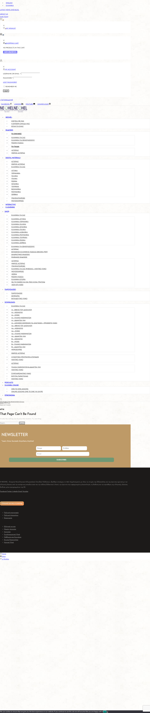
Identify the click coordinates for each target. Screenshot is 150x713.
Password (8, 78)
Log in (6, 91)
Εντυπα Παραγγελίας (11, 540)
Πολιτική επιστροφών (11, 513)
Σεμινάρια (15, 296)
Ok (105, 711)
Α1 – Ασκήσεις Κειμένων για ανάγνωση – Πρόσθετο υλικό (34, 323)
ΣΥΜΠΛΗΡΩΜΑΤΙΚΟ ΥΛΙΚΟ (21, 373)
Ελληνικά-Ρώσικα (18, 240)
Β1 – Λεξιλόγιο (17, 339)
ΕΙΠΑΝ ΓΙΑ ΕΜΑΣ (17, 126)
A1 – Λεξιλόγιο (17, 312)
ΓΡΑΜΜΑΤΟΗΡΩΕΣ (18, 198)
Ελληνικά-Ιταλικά (18, 229)
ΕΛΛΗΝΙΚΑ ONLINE (12, 385)
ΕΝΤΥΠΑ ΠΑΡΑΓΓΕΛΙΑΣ (19, 376)
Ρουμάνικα (16, 192)
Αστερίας (15, 150)
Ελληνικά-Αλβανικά (19, 232)
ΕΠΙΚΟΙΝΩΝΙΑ (10, 395)
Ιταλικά (14, 178)
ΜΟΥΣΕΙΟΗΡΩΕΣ (17, 201)
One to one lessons (19, 389)
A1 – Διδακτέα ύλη (18, 320)
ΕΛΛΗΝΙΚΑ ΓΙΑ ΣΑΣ (18, 167)
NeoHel (9, 117)
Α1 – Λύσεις (15, 315)
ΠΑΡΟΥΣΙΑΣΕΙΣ (10, 289)
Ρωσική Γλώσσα (17, 277)
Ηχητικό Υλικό (9, 542)
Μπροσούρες (16, 349)
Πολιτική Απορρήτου (11, 515)
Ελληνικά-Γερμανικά (19, 222)
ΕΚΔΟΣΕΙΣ (9, 130)
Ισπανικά (15, 184)
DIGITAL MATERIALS (13, 158)
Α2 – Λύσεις (15, 331)
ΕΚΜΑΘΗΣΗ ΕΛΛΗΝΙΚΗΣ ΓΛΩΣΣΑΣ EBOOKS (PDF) (29, 252)
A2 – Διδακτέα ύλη (18, 336)
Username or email (12, 74)
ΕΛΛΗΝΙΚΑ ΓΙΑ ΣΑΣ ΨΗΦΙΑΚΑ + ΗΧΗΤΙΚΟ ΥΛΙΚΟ (28, 269)
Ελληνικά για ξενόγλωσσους (22, 246)
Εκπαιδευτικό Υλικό (19, 298)
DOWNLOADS (10, 302)
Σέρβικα (14, 194)
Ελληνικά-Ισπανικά (19, 227)
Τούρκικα (15, 186)
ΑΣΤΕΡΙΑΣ (15, 161)
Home (2, 403)
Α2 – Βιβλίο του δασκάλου (21, 326)
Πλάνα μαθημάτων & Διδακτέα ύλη (26, 367)
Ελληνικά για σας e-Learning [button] (12, 503)
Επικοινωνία (8, 518)
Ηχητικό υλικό (17, 360)
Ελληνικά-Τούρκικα (19, 237)
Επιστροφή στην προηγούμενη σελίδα (12, 401)
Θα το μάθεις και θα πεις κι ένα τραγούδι (28, 282)
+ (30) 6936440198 (6, 100)
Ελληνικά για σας (18, 137)
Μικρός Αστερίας (10, 529)
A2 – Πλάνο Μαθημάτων (21, 333)
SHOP (7, 211)
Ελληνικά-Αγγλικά (18, 219)
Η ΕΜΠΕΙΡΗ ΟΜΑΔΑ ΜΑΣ (20, 124)
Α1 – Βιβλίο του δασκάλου (21, 310)
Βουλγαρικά (16, 189)
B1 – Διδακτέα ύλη (18, 347)
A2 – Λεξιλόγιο (17, 328)
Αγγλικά (14, 170)
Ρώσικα (14, 181)
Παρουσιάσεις (16, 293)
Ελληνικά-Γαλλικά (18, 224)
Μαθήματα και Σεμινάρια (12, 537)
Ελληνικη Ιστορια (18, 279)
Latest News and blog (9, 10)
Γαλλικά (14, 176)
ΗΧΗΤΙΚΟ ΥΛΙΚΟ (17, 379)
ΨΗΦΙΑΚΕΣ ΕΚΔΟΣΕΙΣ (19, 257)
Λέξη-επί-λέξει (17, 285)
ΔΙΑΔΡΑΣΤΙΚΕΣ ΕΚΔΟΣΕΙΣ (20, 254)
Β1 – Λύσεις (15, 341)
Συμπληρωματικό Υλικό (12, 534)
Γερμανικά (15, 173)
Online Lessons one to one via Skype (27, 391)
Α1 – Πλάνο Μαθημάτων (21, 318)
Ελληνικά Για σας (18, 215)
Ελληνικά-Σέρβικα (18, 243)
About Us (4, 14)
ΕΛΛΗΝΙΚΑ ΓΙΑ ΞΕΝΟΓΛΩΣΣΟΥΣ (23, 140)
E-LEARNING (10, 207)
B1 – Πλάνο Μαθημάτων (21, 344)
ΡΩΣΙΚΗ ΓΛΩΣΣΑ (17, 143)
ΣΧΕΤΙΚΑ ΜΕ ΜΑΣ (17, 121)
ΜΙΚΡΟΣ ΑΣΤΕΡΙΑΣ (18, 153)
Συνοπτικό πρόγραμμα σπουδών (25, 357)
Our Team (4, 17)
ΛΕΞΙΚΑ (14, 274)
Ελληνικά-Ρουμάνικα (20, 235)
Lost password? (10, 82)
